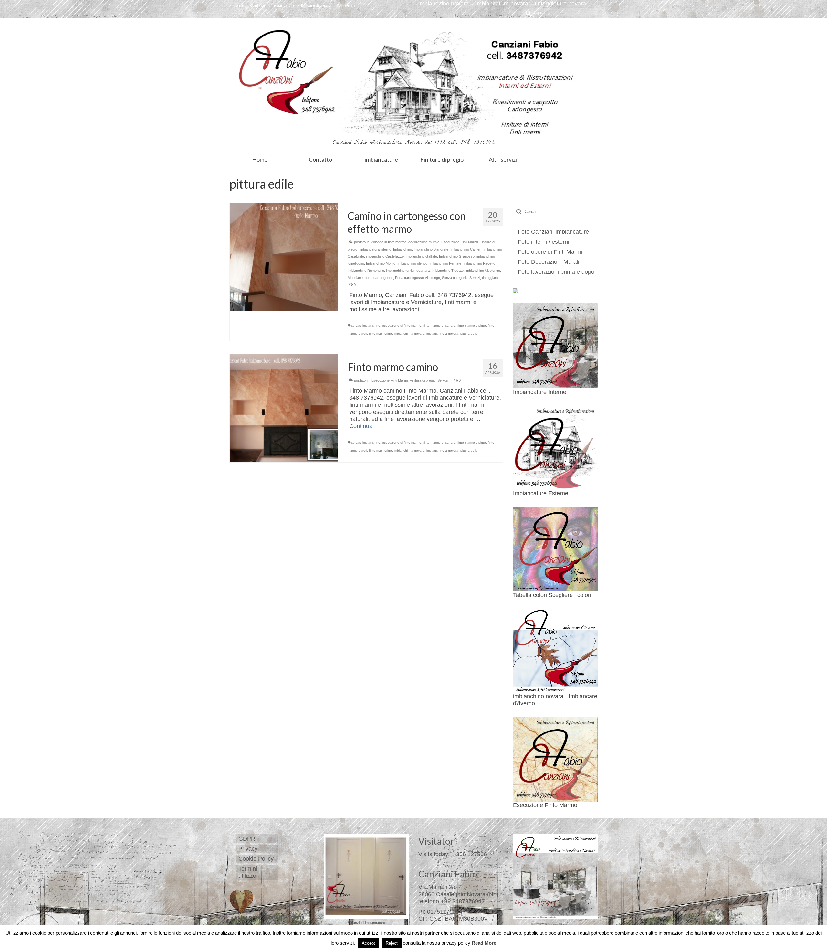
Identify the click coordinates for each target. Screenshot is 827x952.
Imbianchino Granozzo (457, 256)
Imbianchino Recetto (479, 263)
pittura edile (469, 333)
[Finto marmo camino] (284, 407)
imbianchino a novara (442, 333)
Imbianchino (402, 249)
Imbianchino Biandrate (431, 249)
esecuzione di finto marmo (401, 325)
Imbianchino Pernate (445, 263)
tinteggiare (490, 278)
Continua (360, 426)
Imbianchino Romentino (366, 270)
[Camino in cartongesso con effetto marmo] (284, 256)
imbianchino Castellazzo (385, 256)
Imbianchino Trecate (448, 270)
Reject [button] (392, 943)
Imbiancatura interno (375, 249)
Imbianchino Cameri (465, 249)
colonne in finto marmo (388, 242)
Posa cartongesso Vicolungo (417, 278)
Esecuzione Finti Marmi (459, 242)
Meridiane (355, 278)
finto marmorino (380, 333)
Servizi (474, 278)
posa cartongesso (379, 278)
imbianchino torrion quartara (408, 270)
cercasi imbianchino (365, 325)
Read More (484, 943)
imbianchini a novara (409, 333)
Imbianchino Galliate (421, 256)
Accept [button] (368, 943)
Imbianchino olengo (412, 263)
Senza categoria (454, 278)
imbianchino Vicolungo (483, 270)
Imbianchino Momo (380, 263)
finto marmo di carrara (439, 325)
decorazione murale (423, 242)
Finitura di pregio (422, 380)
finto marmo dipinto (471, 325)
